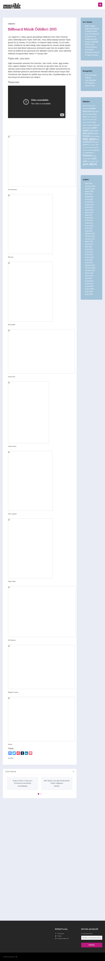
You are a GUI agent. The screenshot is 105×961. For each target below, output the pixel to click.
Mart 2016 (88, 183)
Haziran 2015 (90, 189)
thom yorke (90, 161)
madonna (87, 142)
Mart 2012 (88, 215)
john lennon (87, 128)
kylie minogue (95, 136)
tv (94, 161)
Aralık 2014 (89, 202)
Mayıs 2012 (89, 210)
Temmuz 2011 (90, 236)
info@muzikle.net (63, 938)
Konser (86, 136)
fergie (94, 122)
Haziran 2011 (90, 239)
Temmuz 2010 (90, 268)
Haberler (11, 24)
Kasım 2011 (89, 226)
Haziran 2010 (90, 270)
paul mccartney (88, 150)
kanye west (93, 131)
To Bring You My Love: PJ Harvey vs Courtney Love (92, 33)
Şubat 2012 (89, 218)
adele (84, 105)
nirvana (95, 147)
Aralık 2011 (89, 223)
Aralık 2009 (89, 286)
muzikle (10, 758)
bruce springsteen (92, 116)
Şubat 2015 (89, 197)
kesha (96, 133)
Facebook (60, 933)
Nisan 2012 (89, 212)
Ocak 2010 (89, 284)
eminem (89, 122)
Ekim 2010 (89, 260)
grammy (85, 125)
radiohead (89, 153)
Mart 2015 (88, 194)
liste (97, 139)
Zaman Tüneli (90, 85)
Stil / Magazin (90, 83)
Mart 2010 (88, 278)
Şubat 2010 (89, 281)
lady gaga (89, 139)
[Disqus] (40, 828)
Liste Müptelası (90, 80)
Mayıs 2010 (89, 273)
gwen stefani (92, 125)
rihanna (87, 155)
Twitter (59, 936)
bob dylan (89, 114)
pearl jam (96, 150)
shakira (89, 158)
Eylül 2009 (89, 294)
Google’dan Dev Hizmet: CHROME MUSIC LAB (91, 41)
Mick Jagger (92, 144)
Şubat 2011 (89, 249)
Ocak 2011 (89, 252)
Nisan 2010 (89, 276)
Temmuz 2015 (90, 186)
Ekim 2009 (89, 291)
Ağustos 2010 (90, 265)
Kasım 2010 (89, 257)
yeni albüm (90, 164)
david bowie (89, 119)
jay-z (98, 125)
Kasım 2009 (89, 289)
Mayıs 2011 (89, 241)
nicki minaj (89, 147)
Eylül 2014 (89, 207)
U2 (97, 161)
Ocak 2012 (89, 220)
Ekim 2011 (89, 228)
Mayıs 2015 (89, 191)
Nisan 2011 (89, 244)
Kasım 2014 (89, 204)
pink (84, 152)
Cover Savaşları (91, 75)
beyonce (87, 111)
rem (94, 152)
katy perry (88, 133)
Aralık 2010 (89, 255)
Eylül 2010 (89, 262)
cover (84, 119)
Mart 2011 (88, 247)
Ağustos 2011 (90, 233)
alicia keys (89, 105)
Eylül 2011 (89, 231)
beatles (92, 108)
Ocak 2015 (89, 199)
